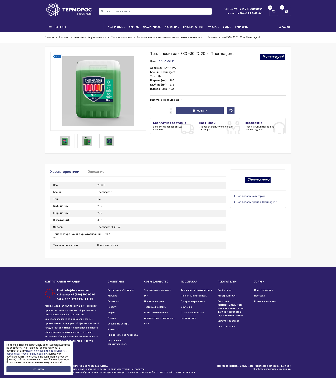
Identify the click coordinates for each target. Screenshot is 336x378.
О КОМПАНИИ (116, 281)
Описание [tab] (96, 171)
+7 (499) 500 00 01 (250, 9)
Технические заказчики (157, 290)
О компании (115, 27)
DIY (146, 295)
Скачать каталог (227, 326)
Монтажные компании (156, 312)
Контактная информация (62, 281)
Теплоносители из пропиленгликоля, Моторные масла (168, 37)
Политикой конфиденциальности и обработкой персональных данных (36, 352)
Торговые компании (155, 307)
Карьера (112, 295)
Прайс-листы (152, 27)
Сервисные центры (118, 323)
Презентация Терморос (121, 290)
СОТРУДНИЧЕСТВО (156, 281)
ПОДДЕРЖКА (189, 281)
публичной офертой (133, 369)
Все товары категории (251, 196)
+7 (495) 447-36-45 (249, 13)
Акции (227, 27)
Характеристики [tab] (64, 171)
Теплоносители (120, 37)
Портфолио (114, 301)
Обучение (171, 27)
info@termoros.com (77, 290)
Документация (193, 27)
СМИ (146, 323)
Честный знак (188, 318)
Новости (112, 307)
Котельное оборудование (89, 37)
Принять (38, 369)
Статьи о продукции (192, 312)
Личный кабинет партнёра (123, 335)
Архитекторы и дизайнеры (159, 318)
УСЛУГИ (259, 281)
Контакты (241, 27)
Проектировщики (154, 301)
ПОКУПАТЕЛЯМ (227, 281)
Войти (286, 27)
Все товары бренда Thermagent (257, 202)
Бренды (134, 27)
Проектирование (264, 290)
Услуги (212, 27)
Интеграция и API (227, 295)
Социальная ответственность (117, 342)
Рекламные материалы (194, 295)
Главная (49, 37)
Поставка (259, 295)
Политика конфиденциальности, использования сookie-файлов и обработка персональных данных (231, 308)
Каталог (64, 37)
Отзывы (112, 318)
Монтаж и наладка (265, 301)
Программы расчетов (193, 301)
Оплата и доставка (228, 321)
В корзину (200, 110)
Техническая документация (196, 290)
